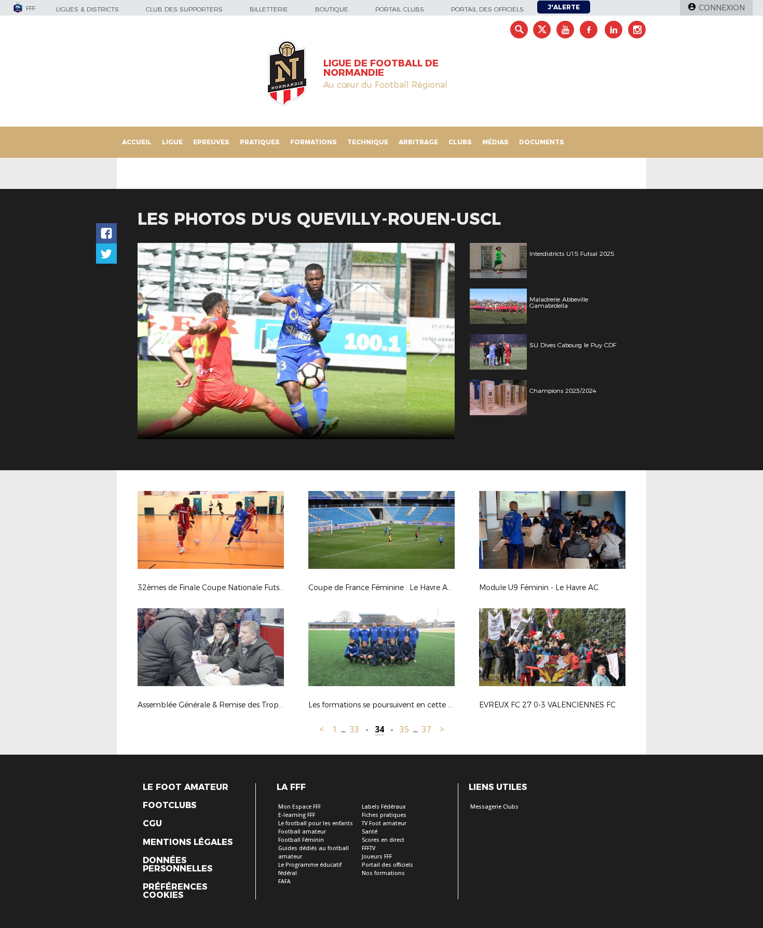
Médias (495, 142)
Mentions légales (188, 842)
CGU (152, 824)
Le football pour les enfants (315, 823)
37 (426, 729)
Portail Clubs (399, 9)
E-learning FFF (296, 815)
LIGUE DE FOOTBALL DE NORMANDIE (381, 68)
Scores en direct (383, 840)
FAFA (284, 881)
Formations (313, 142)
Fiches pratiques (384, 815)
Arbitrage (418, 142)
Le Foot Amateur (185, 787)
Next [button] (436, 342)
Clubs (460, 142)
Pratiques (260, 142)
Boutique (331, 9)
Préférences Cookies (175, 891)
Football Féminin (301, 840)
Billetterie (269, 9)
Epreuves (211, 142)
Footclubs (169, 805)
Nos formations (383, 873)
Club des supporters (184, 9)
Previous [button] (155, 342)
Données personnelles (177, 864)
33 (354, 729)
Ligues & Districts (87, 9)
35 (404, 729)
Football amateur (302, 831)
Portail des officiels (487, 9)
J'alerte (564, 7)
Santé (369, 831)
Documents (541, 142)
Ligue (172, 142)
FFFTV (368, 848)
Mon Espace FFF (299, 806)
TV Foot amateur (384, 823)
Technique (367, 142)
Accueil (137, 142)
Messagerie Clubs (494, 806)
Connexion (722, 7)
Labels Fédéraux (384, 806)
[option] (296, 341)
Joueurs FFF (377, 856)
